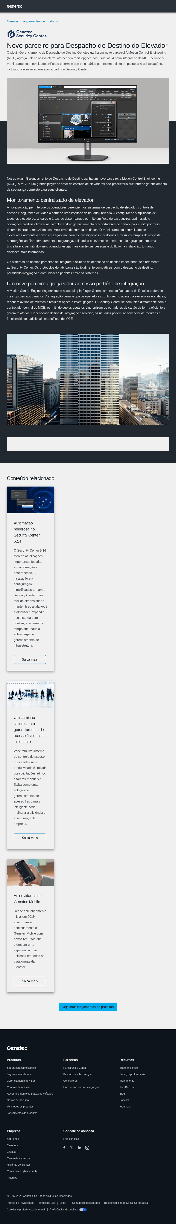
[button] (30, 659)
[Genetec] (15, 6)
